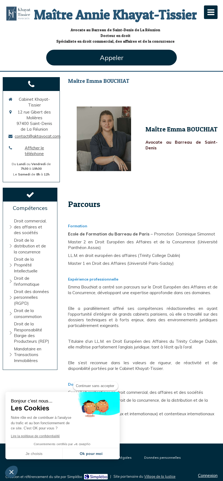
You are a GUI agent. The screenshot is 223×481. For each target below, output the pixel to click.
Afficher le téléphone (34, 150)
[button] (11, 471)
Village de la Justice (159, 476)
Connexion (208, 475)
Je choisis (34, 453)
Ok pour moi (91, 453)
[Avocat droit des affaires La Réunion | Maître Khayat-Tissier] (18, 13)
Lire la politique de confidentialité (35, 436)
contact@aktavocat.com (37, 136)
